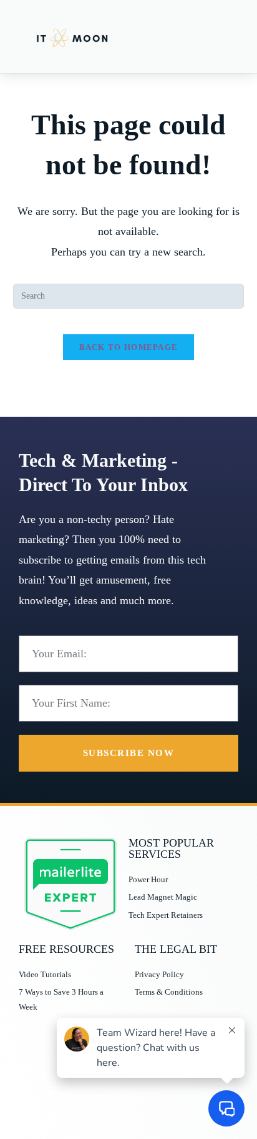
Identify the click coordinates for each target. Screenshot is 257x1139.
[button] (226, 36)
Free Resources (66, 949)
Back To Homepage (128, 347)
